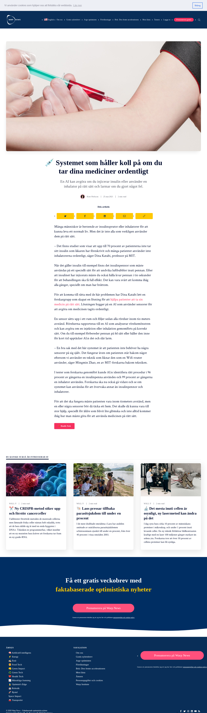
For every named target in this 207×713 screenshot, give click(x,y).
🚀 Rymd (13, 692)
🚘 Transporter (15, 700)
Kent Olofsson (92, 197)
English (49, 20)
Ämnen (157, 20)
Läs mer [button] (77, 5)
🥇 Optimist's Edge (17, 684)
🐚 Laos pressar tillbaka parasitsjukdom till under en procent (99, 513)
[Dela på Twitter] (65, 216)
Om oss (60, 20)
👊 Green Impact (16, 668)
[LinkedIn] (192, 711)
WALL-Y (13, 504)
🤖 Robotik (14, 688)
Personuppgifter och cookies (89, 680)
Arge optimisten (90, 20)
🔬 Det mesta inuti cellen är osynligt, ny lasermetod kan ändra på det (170, 513)
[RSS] (199, 711)
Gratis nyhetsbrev (73, 20)
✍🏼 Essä (12, 660)
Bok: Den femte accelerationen (127, 20)
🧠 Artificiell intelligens (19, 653)
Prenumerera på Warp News (103, 608)
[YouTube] (195, 711)
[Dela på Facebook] (85, 216)
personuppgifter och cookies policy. (124, 617)
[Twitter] (184, 711)
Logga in (166, 20)
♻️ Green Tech (15, 672)
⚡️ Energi (13, 656)
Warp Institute (82, 684)
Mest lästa (146, 20)
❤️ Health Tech (64, 426)
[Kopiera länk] (144, 216)
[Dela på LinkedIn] (104, 216)
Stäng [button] (198, 5)
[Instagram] (188, 711)
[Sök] (199, 20)
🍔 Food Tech (15, 664)
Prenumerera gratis (183, 20)
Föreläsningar (105, 20)
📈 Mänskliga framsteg (19, 680)
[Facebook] (181, 711)
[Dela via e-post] (124, 216)
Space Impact (14, 696)
